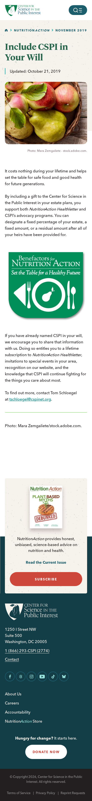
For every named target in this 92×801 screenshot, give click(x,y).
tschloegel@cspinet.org (30, 399)
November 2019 (71, 30)
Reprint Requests (73, 793)
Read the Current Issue (46, 562)
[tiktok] (53, 676)
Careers (12, 703)
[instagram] (31, 676)
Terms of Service (18, 793)
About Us (13, 693)
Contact (12, 659)
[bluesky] (64, 676)
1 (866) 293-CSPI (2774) (27, 650)
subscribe (46, 579)
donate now (46, 752)
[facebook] (10, 676)
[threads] (21, 676)
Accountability (17, 712)
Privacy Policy (45, 793)
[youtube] (42, 676)
